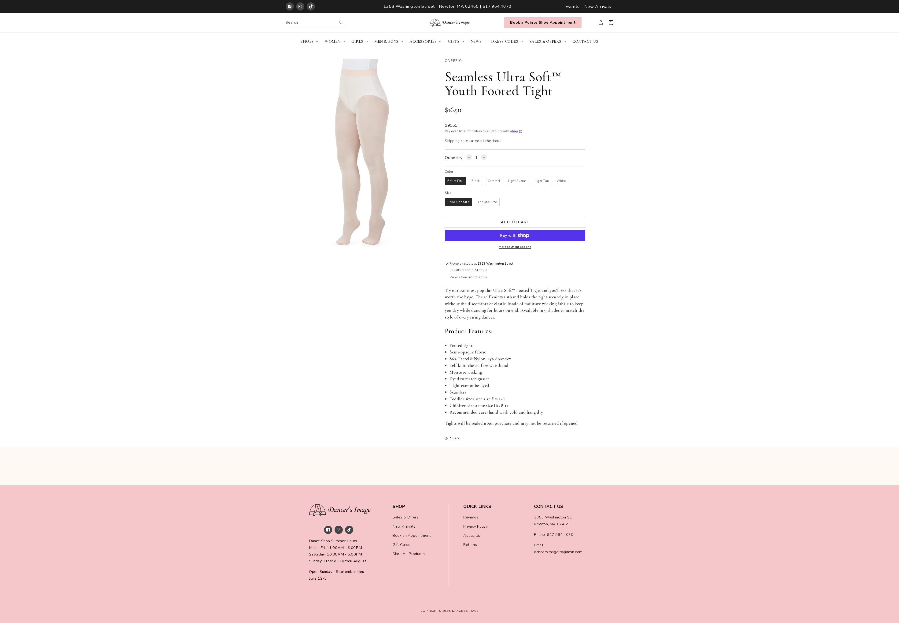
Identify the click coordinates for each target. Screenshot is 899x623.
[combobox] (316, 22)
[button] (308, 41)
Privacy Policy (475, 526)
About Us (471, 535)
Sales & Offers (405, 517)
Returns (470, 544)
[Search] (341, 22)
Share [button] (455, 438)
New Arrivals (597, 6)
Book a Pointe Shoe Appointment (542, 22)
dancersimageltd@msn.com (558, 552)
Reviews (470, 517)
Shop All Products (409, 553)
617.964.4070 (560, 534)
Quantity (453, 158)
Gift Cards (401, 544)
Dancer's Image (465, 611)
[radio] (455, 181)
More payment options (515, 247)
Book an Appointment (412, 535)
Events (572, 6)
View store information (468, 277)
